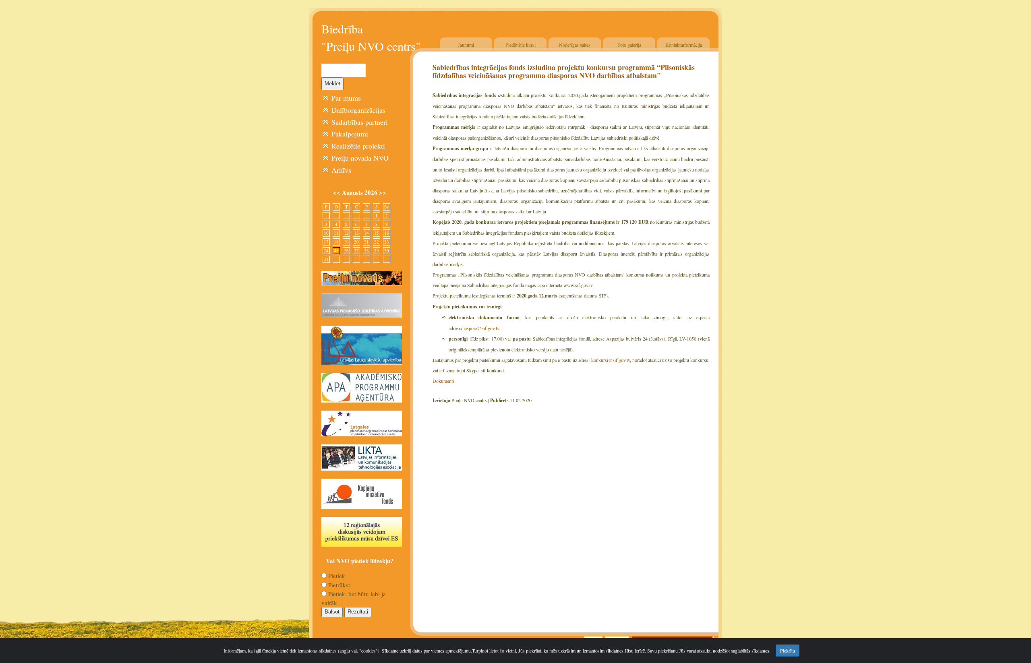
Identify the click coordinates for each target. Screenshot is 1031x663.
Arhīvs (341, 170)
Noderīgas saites (574, 44)
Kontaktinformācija (683, 44)
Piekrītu (787, 650)
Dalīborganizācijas (358, 110)
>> (382, 192)
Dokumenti (443, 381)
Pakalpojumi (349, 133)
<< (337, 192)
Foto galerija (629, 44)
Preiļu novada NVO (360, 158)
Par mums (346, 98)
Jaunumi (466, 44)
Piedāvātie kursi (520, 44)
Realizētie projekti (358, 146)
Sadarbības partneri (359, 122)
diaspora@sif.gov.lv (480, 328)
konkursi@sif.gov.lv (610, 360)
